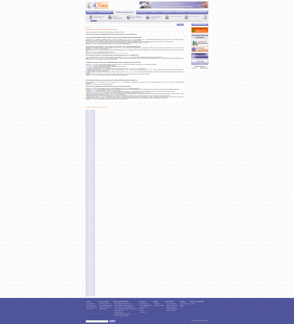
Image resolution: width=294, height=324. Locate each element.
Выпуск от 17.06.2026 (90, 120)
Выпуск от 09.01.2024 (90, 256)
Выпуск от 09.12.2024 (90, 204)
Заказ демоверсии (102, 308)
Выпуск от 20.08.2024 (90, 221)
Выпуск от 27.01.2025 (90, 198)
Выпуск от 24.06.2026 (90, 119)
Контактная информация (197, 12)
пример (104, 74)
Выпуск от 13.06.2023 (90, 286)
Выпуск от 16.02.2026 (90, 140)
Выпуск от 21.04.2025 (90, 185)
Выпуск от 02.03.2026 (90, 136)
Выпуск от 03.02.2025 (90, 197)
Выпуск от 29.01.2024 (90, 252)
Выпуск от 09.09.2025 (90, 163)
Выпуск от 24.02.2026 (90, 139)
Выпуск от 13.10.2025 (90, 158)
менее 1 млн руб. (129, 71)
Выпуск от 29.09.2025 (90, 160)
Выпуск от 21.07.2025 (90, 172)
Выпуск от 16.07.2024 (90, 227)
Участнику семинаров (184, 303)
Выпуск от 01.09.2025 (90, 164)
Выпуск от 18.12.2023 (90, 257)
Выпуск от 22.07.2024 (90, 226)
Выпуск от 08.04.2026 (90, 131)
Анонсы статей (90, 308)
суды (93, 67)
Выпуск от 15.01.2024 (90, 255)
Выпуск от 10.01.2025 (90, 201)
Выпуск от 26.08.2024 (90, 220)
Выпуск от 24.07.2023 (90, 279)
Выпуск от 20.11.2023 (90, 261)
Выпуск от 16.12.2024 (90, 203)
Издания (154, 12)
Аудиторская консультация (171, 307)
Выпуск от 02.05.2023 (90, 291)
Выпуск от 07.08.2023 (90, 277)
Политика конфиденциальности (146, 305)
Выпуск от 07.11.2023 (90, 263)
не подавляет (102, 96)
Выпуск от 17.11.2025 (90, 153)
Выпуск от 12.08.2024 (90, 222)
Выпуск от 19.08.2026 (90, 111)
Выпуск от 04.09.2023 (90, 273)
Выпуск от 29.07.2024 (90, 225)
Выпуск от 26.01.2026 (90, 143)
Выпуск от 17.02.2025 (90, 194)
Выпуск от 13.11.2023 (90, 262)
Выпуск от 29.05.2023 (90, 288)
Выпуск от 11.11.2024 (90, 208)
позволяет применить (133, 68)
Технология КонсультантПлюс (105, 307)
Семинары (181, 12)
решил (143, 39)
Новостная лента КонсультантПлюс (121, 315)
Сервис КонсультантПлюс (104, 303)
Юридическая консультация (171, 308)
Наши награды (142, 312)
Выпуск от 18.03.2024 (90, 245)
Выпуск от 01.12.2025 (90, 150)
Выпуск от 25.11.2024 (90, 206)
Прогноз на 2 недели (204, 67)
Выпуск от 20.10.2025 (90, 157)
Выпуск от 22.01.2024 (90, 254)
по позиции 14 (89, 65)
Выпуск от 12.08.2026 (90, 112)
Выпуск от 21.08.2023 (90, 275)
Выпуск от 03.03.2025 (90, 192)
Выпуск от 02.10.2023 (90, 269)
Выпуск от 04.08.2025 (90, 170)
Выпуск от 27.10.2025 (90, 156)
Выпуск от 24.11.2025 (90, 151)
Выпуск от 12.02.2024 (90, 250)
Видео (181, 307)
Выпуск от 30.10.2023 (90, 264)
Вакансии (141, 308)
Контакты (193, 303)
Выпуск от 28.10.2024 (90, 211)
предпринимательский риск (98, 92)
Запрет (87, 57)
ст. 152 (143, 42)
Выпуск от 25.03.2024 (90, 244)
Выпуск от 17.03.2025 (90, 190)
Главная (91, 12)
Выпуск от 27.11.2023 (90, 260)
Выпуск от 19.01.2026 (90, 144)
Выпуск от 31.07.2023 (90, 278)
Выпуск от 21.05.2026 (90, 125)
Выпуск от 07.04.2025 (90, 187)
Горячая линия (167, 12)
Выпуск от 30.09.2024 (90, 215)
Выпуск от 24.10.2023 (90, 265)
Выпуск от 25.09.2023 (90, 270)
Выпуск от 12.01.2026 (90, 145)
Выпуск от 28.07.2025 (90, 171)
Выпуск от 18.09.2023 (90, 271)
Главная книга (157, 303)
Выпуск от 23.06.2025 (90, 176)
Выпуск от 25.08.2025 (90, 167)
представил (94, 89)
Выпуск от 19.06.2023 (90, 285)
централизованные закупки (119, 47)
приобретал (92, 64)
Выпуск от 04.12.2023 (90, 259)
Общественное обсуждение (92, 52)
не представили (146, 92)
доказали (114, 95)
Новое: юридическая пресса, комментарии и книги (156, 17)
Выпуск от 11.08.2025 (90, 169)
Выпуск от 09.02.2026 (90, 141)
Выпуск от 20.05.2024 (90, 235)
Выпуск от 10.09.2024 (90, 218)
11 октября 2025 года (102, 58)
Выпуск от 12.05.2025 (90, 183)
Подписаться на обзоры (199, 24)
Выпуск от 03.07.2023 (90, 283)
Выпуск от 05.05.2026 (90, 127)
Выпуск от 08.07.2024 (90, 228)
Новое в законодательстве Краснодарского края (136, 17)
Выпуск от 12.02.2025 (90, 196)
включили (94, 39)
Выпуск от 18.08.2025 (90, 168)
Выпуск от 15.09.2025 (90, 162)
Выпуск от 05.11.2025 (90, 155)
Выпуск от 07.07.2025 (90, 174)
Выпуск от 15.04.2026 (90, 130)
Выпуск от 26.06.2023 (90, 284)
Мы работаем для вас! (144, 303)
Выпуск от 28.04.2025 (90, 184)
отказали (94, 41)
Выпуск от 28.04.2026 (90, 128)
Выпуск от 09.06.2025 (90, 178)
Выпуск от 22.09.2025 (90, 161)
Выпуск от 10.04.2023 (90, 294)
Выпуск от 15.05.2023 (90, 289)
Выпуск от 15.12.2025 (90, 148)
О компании (142, 12)
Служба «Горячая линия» (171, 303)
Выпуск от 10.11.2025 (90, 154)
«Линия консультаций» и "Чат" (172, 305)
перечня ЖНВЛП (121, 82)
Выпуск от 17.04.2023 (90, 293)
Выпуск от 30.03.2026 (90, 132)
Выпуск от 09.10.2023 (90, 267)
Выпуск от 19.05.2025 (90, 182)
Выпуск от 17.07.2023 (90, 280)
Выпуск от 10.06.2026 (90, 121)
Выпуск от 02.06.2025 (90, 179)
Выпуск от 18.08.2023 (90, 276)
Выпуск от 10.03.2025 (90, 191)
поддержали (112, 90)
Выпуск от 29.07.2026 (90, 114)
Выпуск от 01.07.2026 (90, 118)
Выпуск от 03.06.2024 (90, 233)
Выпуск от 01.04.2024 (90, 243)
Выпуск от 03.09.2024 (90, 219)
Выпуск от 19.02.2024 (90, 249)
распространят (126, 57)
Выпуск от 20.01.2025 (90, 199)
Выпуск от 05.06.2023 (90, 287)
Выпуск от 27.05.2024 (90, 234)
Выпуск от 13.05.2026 (90, 126)
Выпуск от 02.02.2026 (90, 142)
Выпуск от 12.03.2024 (90, 246)
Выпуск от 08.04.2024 (90, 242)
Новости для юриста (118, 312)
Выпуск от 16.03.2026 (90, 134)
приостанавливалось (95, 48)
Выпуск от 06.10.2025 (90, 159)
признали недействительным (129, 39)
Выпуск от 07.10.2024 (90, 214)
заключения (108, 91)
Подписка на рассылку (170, 310)
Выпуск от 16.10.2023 (90, 266)
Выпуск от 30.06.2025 (90, 175)
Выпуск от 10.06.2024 (90, 232)
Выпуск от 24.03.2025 (90, 189)
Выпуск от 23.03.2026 (90, 133)
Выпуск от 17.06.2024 (90, 231)
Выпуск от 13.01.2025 (90, 200)
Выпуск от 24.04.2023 (90, 292)
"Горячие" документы (91, 305)
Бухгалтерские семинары (159, 305)
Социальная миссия (144, 307)
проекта (97, 49)
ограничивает (127, 69)
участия (93, 91)
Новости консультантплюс (92, 307)
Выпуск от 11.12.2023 (90, 258)
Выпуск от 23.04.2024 (90, 240)
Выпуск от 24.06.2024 (90, 230)
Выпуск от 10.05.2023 (90, 290)
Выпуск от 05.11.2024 (90, 209)
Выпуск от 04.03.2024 (90, 247)
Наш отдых (142, 310)
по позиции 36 (89, 66)
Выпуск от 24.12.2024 (90, 202)
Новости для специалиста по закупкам (122, 313)
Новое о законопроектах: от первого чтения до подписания (175, 17)
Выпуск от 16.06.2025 (90, 177)
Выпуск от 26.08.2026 (90, 110)
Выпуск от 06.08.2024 (90, 223)
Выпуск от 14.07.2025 (90, 173)
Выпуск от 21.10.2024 (90, 212)
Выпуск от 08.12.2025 (90, 149)
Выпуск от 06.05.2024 (90, 237)
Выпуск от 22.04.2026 (90, 129)
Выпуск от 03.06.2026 (90, 122)
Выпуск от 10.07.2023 (90, 281)
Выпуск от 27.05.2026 (90, 124)
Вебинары (182, 305)
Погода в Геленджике (200, 66)
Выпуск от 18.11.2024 (90, 207)
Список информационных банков (105, 305)
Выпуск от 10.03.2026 (90, 135)
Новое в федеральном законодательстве (118, 17)
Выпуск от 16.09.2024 (90, 217)
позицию (97, 82)
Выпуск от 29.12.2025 (90, 146)
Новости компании (90, 303)
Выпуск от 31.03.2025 (90, 188)
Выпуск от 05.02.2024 (90, 251)
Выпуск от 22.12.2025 (90, 147)
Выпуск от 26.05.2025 (90, 180)
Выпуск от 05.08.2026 (90, 113)
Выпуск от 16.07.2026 (90, 116)
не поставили (125, 88)
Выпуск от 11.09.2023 (90, 272)
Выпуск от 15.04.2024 (90, 241)
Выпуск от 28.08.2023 (90, 274)
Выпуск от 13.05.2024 (90, 236)
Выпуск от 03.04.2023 (90, 295)
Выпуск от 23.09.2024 (90, 216)
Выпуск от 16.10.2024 (90, 213)
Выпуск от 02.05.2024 (90, 238)
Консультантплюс (104, 12)
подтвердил (111, 93)
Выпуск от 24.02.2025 (90, 193)
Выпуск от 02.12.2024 (90, 205)
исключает (150, 69)
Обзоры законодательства (124, 12)
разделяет (104, 68)
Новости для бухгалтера (119, 310)
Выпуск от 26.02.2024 (90, 248)
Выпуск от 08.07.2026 (90, 117)
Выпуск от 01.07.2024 (90, 229)
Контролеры (88, 67)
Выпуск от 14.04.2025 (90, 186)
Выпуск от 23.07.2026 (90, 115)
